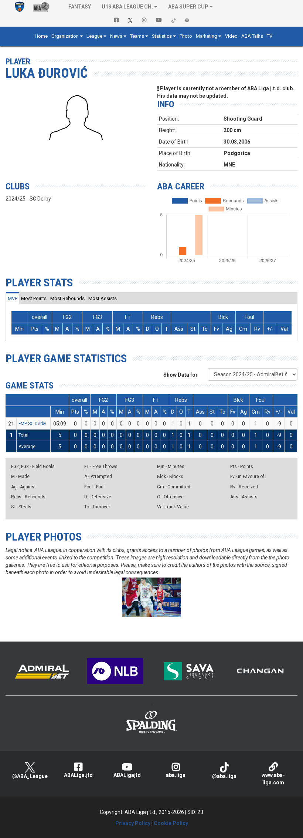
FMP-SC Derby (32, 423)
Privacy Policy (132, 823)
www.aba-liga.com (273, 778)
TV (269, 36)
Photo (186, 36)
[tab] (12, 298)
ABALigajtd (127, 775)
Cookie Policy (171, 823)
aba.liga (175, 775)
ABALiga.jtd (78, 775)
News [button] (116, 36)
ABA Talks (252, 36)
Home (41, 36)
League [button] (94, 36)
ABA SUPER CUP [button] (188, 7)
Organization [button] (65, 36)
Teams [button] (137, 36)
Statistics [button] (162, 36)
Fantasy (79, 7)
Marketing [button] (206, 36)
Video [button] (231, 36)
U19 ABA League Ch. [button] (127, 7)
